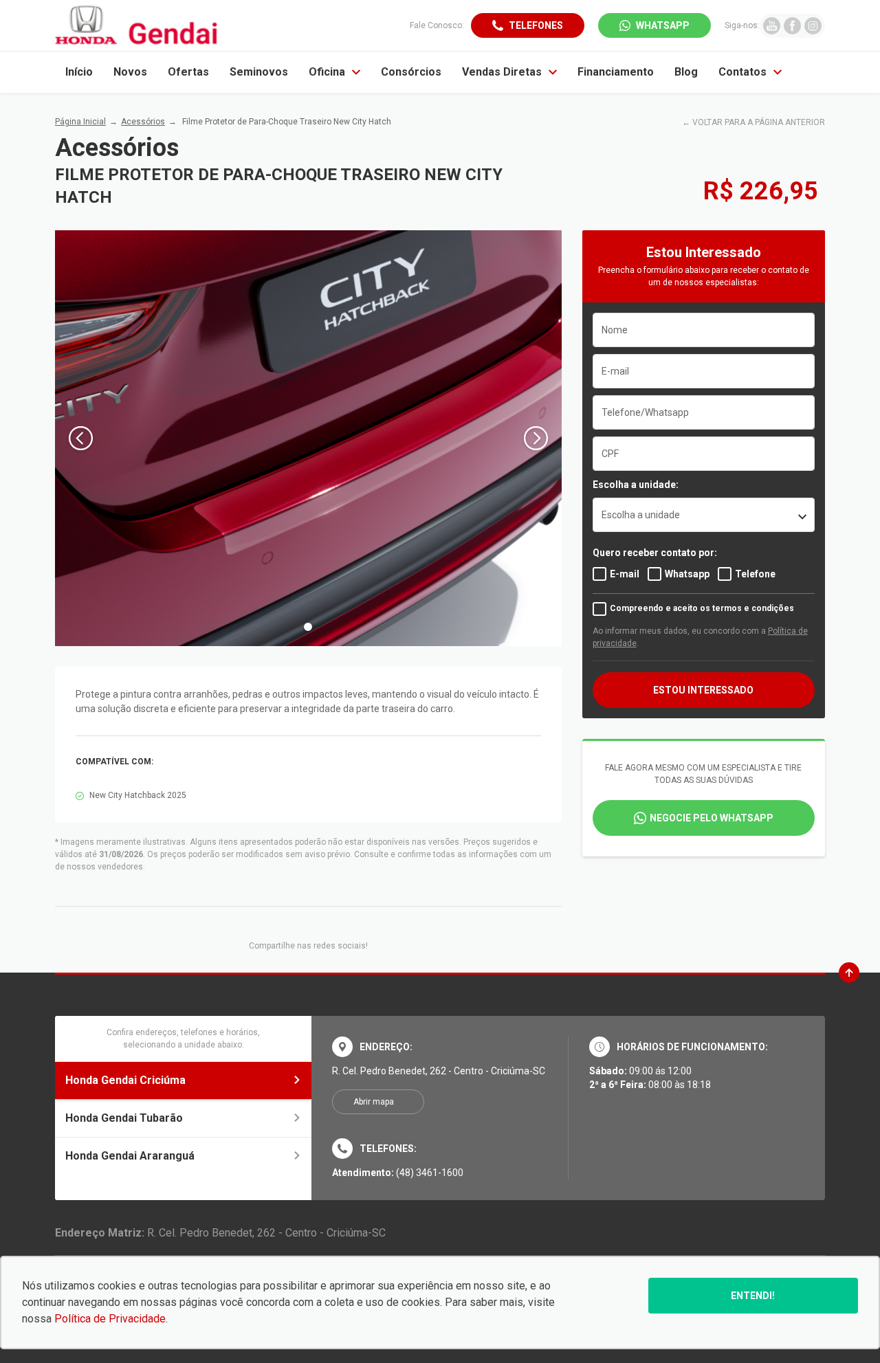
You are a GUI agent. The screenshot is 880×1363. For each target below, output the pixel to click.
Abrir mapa (373, 1102)
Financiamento (616, 71)
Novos (130, 71)
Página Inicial (80, 121)
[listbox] (704, 515)
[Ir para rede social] (771, 25)
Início (79, 71)
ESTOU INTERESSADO (703, 690)
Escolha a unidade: (636, 484)
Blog (686, 71)
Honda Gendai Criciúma (125, 1080)
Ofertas (188, 71)
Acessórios (143, 121)
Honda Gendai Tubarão (124, 1117)
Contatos (742, 71)
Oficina (327, 71)
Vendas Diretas (502, 71)
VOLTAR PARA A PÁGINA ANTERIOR (758, 122)
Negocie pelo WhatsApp (711, 817)
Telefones (536, 25)
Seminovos (259, 71)
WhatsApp (663, 25)
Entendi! (753, 1295)
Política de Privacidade (110, 1318)
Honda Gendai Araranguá (130, 1155)
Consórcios (411, 71)
